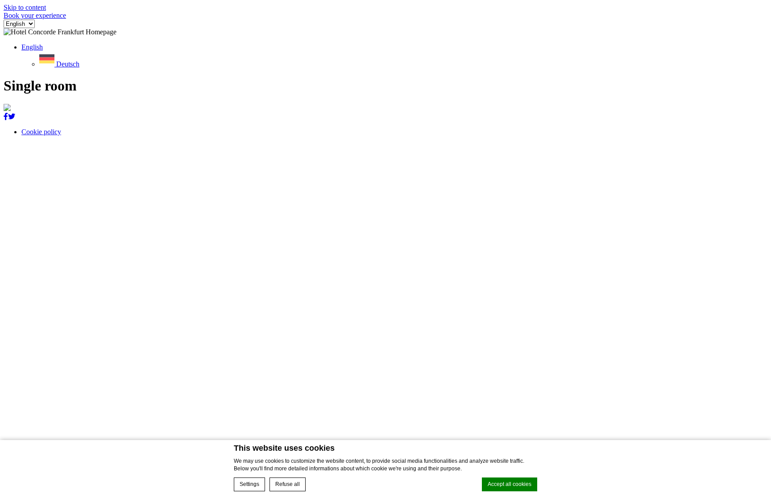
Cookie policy (41, 132)
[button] (32, 47)
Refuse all (287, 484)
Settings (249, 484)
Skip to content (25, 7)
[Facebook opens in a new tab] (6, 116)
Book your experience (35, 15)
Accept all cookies (509, 484)
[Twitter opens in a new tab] (11, 116)
